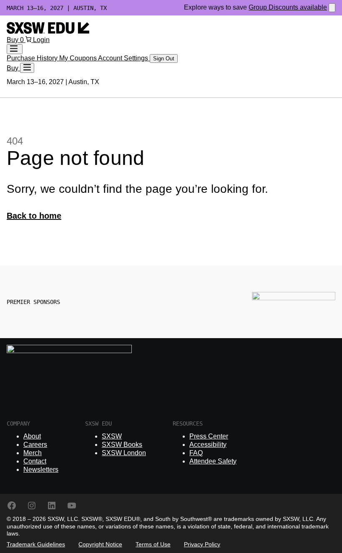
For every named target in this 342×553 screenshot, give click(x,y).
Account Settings (124, 58)
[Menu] (27, 68)
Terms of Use (153, 544)
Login (41, 39)
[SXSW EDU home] (48, 31)
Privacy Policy (202, 544)
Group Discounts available (288, 7)
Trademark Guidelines (36, 544)
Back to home (34, 215)
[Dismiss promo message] (332, 7)
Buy (13, 39)
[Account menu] (15, 49)
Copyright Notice (100, 544)
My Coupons (78, 58)
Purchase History (33, 58)
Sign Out (163, 58)
